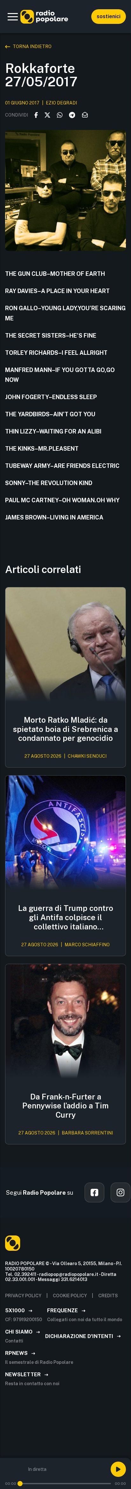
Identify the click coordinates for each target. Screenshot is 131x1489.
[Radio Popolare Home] (44, 17)
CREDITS (108, 1295)
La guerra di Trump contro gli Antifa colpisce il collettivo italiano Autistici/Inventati (65, 917)
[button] (12, 16)
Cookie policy (70, 1295)
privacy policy (23, 1295)
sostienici (109, 16)
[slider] (20, 1483)
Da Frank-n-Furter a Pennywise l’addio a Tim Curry (65, 1106)
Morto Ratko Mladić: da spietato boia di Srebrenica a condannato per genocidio (65, 729)
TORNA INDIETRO (32, 46)
